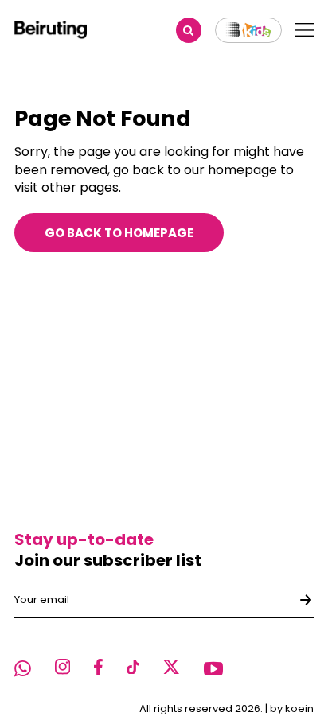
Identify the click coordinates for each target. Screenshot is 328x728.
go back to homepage (119, 232)
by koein (292, 708)
